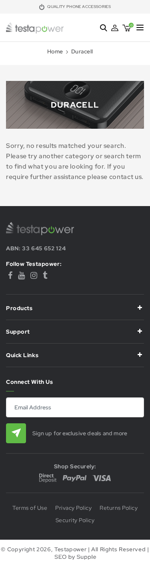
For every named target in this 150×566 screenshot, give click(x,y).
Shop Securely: (75, 466)
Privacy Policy (73, 508)
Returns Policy (119, 508)
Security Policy (75, 520)
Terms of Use (29, 508)
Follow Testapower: (34, 264)
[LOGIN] (114, 28)
